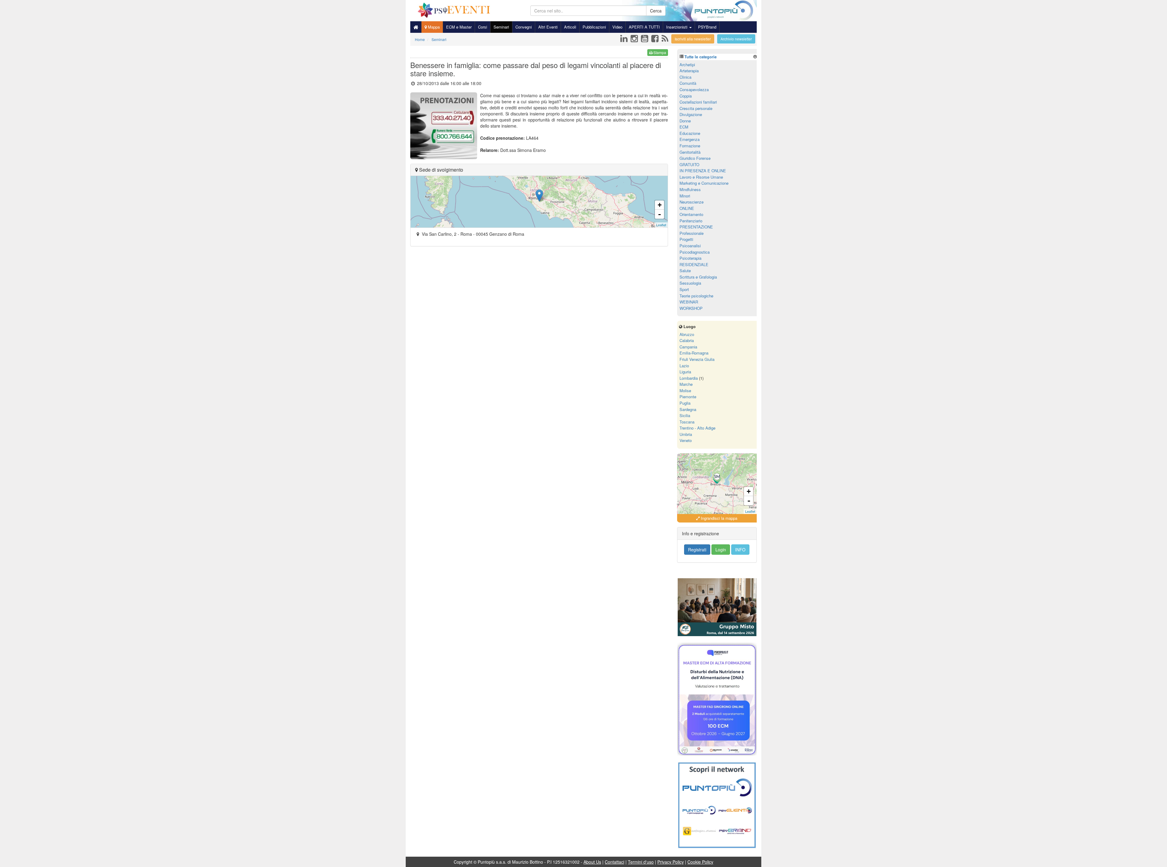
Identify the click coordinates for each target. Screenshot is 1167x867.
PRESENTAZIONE (696, 227)
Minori (685, 196)
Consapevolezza (694, 89)
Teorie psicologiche (696, 296)
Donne (685, 121)
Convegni (523, 27)
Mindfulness (690, 189)
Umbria (686, 434)
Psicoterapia (690, 258)
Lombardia (689, 378)
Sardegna (688, 409)
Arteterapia (689, 71)
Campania (688, 347)
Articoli (570, 27)
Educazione (690, 133)
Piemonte (688, 396)
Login (720, 550)
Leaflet (661, 224)
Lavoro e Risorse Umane (701, 177)
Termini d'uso (641, 862)
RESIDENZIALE (694, 264)
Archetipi (687, 64)
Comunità (688, 83)
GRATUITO (689, 164)
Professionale (692, 233)
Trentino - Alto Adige (697, 428)
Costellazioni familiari (698, 102)
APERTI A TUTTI (644, 27)
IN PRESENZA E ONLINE (703, 170)
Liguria (685, 372)
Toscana (687, 422)
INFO (740, 550)
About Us (592, 862)
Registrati (697, 550)
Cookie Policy (700, 862)
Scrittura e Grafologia (698, 277)
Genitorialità (690, 152)
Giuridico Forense (695, 158)
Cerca (656, 11)
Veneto (686, 440)
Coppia (686, 96)
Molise (685, 390)
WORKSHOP (691, 308)
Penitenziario (691, 221)
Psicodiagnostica (695, 252)
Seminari (501, 27)
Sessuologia (690, 283)
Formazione (690, 146)
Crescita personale (696, 108)
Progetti (686, 239)
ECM (684, 127)
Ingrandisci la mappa (718, 518)
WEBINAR (689, 302)
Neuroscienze (692, 202)
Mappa (433, 27)
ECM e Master (459, 27)
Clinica (685, 77)
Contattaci (614, 862)
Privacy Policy (670, 862)
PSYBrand (707, 27)
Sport (684, 289)
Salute (685, 270)
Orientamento (691, 214)
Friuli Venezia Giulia (697, 359)
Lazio (684, 365)
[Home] (415, 27)
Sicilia (685, 415)
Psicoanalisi (690, 245)
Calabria (687, 340)
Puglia (685, 403)
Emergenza (690, 139)
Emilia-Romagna (694, 353)
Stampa (659, 52)
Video (617, 27)
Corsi (482, 27)
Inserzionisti (677, 27)
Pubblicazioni (594, 27)
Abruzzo (687, 334)
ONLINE (687, 208)
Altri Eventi (548, 27)
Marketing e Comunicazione (704, 183)
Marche (686, 384)
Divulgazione (691, 114)
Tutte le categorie (700, 57)
